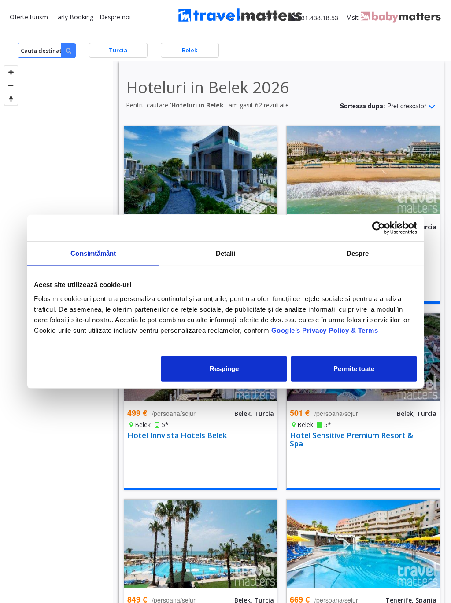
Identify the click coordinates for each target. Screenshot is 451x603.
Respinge (224, 368)
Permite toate (353, 368)
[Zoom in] (11, 72)
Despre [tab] (358, 253)
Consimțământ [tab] (93, 253)
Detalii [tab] (226, 253)
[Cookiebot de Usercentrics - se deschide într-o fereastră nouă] (378, 228)
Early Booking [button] (73, 17)
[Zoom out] (11, 85)
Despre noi (115, 17)
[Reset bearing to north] (11, 98)
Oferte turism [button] (29, 17)
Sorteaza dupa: (383, 105)
